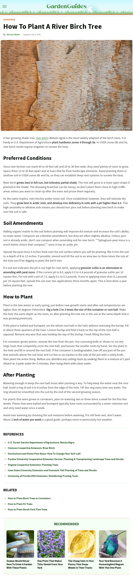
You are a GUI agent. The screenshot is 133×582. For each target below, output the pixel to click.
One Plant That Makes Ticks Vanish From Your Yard (50, 564)
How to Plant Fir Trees (20, 504)
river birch (42, 138)
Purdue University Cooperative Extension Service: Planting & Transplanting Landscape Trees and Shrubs (66, 459)
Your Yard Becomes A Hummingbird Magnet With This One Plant (111, 564)
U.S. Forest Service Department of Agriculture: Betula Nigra (41, 442)
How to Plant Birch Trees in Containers (29, 498)
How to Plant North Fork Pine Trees (27, 509)
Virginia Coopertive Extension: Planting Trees (33, 465)
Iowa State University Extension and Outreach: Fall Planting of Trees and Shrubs (52, 470)
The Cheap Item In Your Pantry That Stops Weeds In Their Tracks (81, 564)
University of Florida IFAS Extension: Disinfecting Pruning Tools (43, 476)
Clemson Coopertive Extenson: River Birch (31, 448)
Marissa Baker (13, 34)
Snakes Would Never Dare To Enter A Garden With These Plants (19, 564)
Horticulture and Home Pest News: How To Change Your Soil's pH (44, 453)
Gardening (9, 20)
